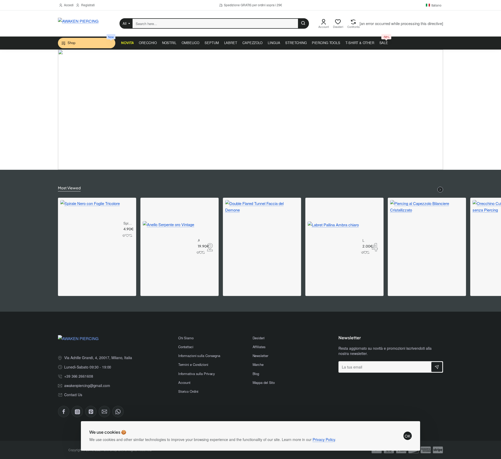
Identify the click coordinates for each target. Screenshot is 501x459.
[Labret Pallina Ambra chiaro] (333, 247)
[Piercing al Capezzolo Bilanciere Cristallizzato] (427, 237)
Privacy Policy (324, 439)
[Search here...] (303, 23)
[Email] (104, 411)
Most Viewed (69, 187)
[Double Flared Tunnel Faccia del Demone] (262, 237)
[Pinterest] (91, 411)
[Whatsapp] (118, 411)
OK (407, 436)
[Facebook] (63, 411)
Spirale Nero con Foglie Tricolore (127, 223)
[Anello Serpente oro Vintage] (168, 247)
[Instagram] (77, 411)
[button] (124, 235)
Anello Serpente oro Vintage (199, 240)
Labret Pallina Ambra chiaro (363, 240)
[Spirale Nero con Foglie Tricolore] (90, 229)
